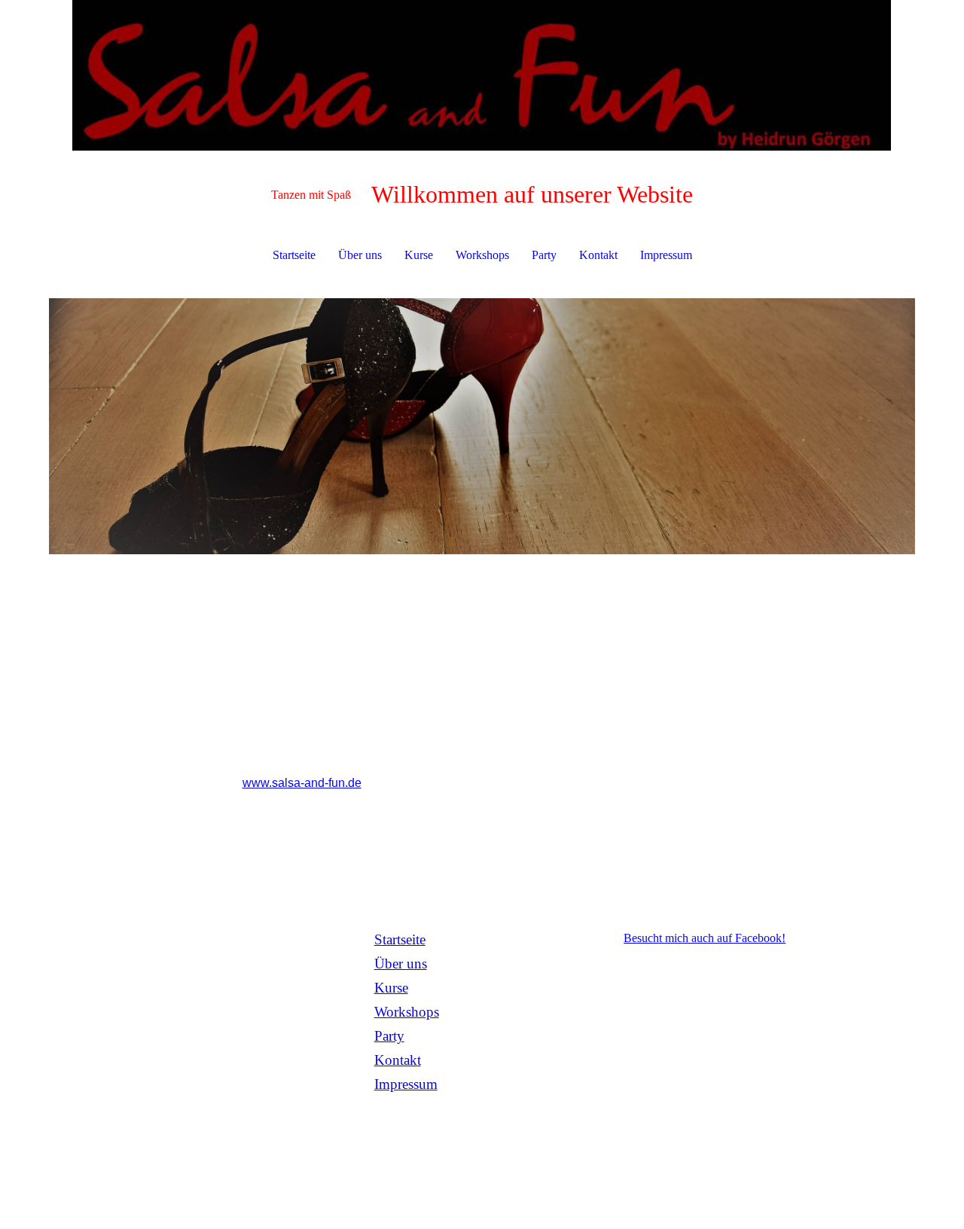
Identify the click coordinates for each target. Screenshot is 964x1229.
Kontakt (598, 255)
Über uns (360, 255)
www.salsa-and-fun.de (302, 782)
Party (544, 255)
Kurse (418, 255)
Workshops (482, 255)
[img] (482, 75)
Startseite (294, 255)
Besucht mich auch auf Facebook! (705, 938)
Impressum (666, 255)
